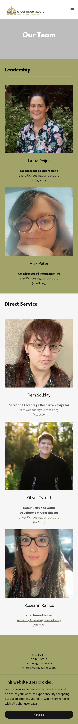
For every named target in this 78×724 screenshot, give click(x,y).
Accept (39, 714)
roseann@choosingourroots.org (39, 620)
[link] (25, 10)
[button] (72, 10)
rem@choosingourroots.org (39, 410)
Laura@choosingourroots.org (39, 175)
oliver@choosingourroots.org (39, 517)
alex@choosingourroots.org (39, 278)
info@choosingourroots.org (39, 667)
